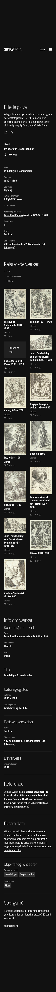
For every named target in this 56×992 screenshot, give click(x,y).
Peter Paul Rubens (13, 215)
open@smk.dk (11, 925)
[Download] (6, 132)
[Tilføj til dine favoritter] (12, 132)
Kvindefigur (11, 874)
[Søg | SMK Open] (13, 49)
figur (7, 885)
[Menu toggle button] (50, 50)
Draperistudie (27, 874)
